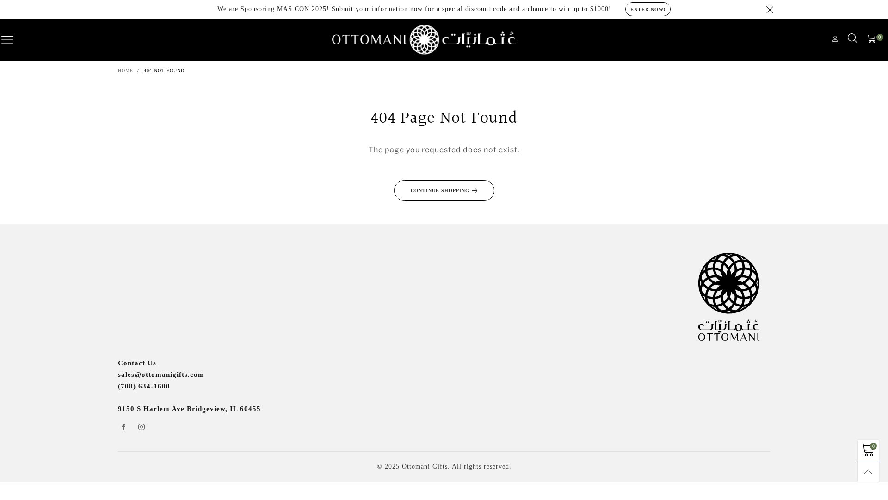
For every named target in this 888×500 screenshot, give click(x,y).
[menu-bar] (13, 39)
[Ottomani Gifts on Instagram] (141, 427)
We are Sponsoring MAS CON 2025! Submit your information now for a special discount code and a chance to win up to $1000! (414, 9)
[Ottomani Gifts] (424, 40)
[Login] (835, 39)
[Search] (852, 39)
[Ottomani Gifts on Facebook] (123, 427)
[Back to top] (868, 471)
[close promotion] (770, 9)
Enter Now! (648, 9)
